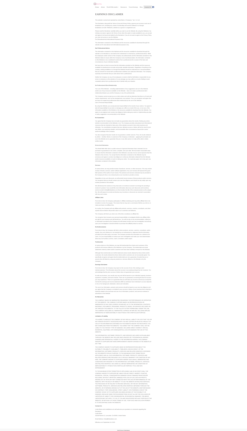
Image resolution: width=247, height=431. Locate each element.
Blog (141, 7)
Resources (124, 7)
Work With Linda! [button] (112, 7)
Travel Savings (133, 7)
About (103, 7)
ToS (118, 430)
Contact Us (147, 7)
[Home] (98, 3)
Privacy (122, 430)
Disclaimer (127, 430)
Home (97, 7)
